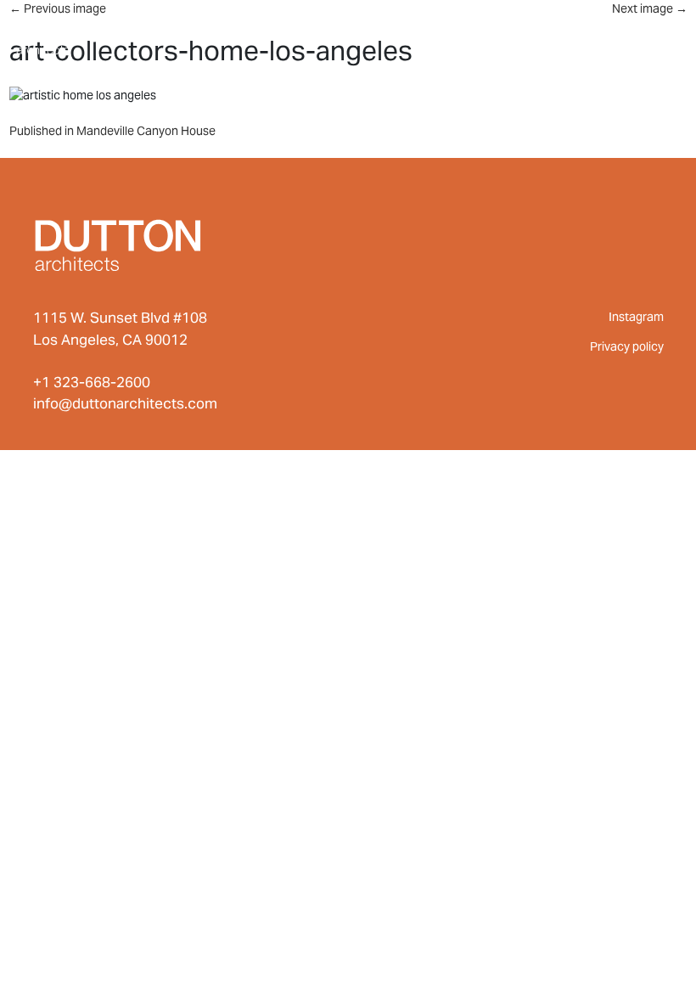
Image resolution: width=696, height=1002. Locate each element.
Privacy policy (627, 346)
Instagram (636, 316)
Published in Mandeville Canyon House (112, 130)
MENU (645, 32)
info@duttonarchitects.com (125, 403)
